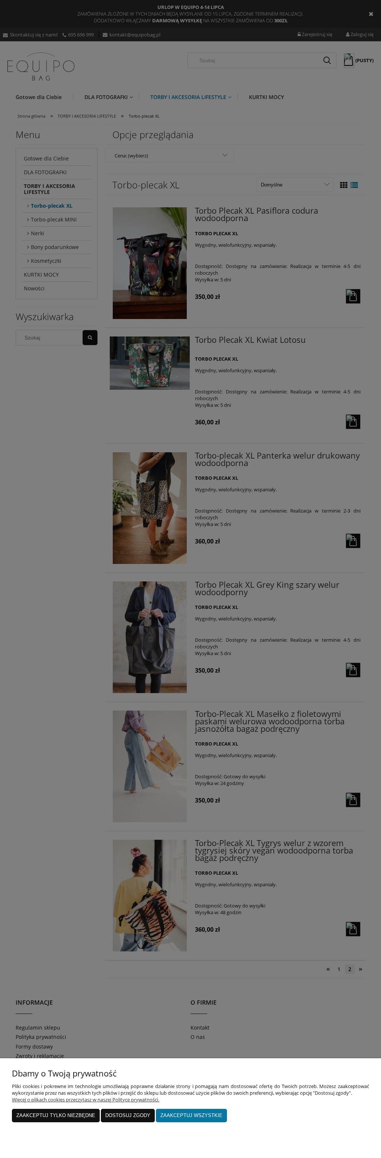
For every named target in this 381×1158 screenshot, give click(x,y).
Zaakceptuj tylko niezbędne (55, 1115)
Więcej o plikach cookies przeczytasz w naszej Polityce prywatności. (85, 1099)
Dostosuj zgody (127, 1115)
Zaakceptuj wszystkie (191, 1115)
